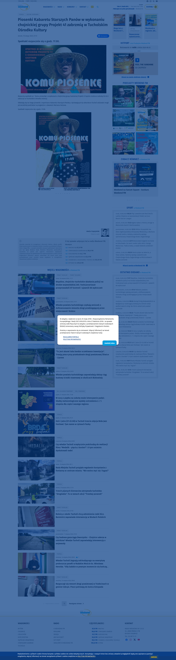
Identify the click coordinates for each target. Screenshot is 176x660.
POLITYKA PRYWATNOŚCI (72, 339)
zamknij (154, 657)
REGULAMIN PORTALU (71, 337)
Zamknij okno (109, 343)
